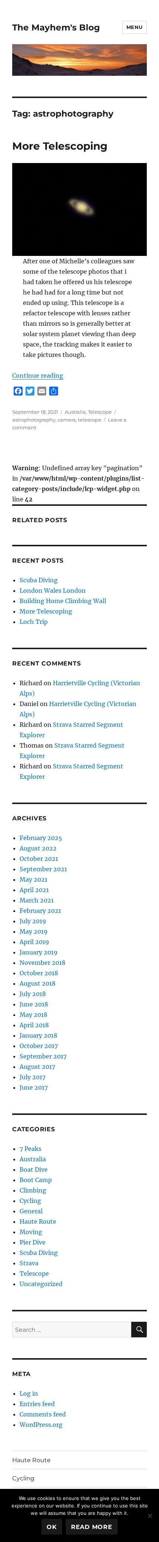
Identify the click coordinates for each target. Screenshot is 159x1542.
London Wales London (53, 590)
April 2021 (34, 890)
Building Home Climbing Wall (63, 601)
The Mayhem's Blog (56, 27)
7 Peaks (30, 1148)
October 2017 (39, 1046)
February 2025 (41, 838)
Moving (31, 1232)
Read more (91, 1526)
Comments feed (43, 1414)
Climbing (33, 1190)
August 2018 (37, 983)
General (31, 1211)
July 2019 (33, 921)
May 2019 (34, 931)
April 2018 (34, 1025)
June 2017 (34, 1087)
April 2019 (34, 942)
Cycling (30, 1200)
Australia (75, 412)
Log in (29, 1393)
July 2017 (32, 1077)
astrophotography (33, 420)
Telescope (100, 412)
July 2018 (33, 994)
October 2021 (39, 858)
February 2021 (40, 910)
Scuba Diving (39, 580)
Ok (52, 1526)
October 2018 (39, 973)
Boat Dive (34, 1169)
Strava (29, 1263)
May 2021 (33, 879)
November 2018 (42, 962)
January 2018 (38, 1035)
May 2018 (33, 1014)
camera (67, 420)
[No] (149, 1515)
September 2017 (43, 1056)
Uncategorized (41, 1284)
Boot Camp (36, 1180)
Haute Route (38, 1221)
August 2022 (38, 848)
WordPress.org (41, 1424)
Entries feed (37, 1404)
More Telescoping (60, 146)
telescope (89, 420)
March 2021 (37, 900)
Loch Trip (34, 621)
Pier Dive (32, 1242)
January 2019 (39, 952)
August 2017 (37, 1066)
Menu (134, 27)
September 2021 (43, 869)
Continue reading (37, 375)
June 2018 (34, 1004)
